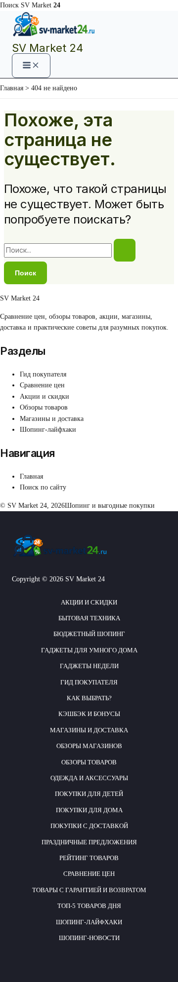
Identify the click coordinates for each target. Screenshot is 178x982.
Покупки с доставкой (89, 826)
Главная (31, 476)
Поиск (9, 5)
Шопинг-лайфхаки (48, 429)
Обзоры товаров (44, 407)
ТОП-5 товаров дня (89, 905)
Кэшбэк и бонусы (89, 714)
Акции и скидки (44, 396)
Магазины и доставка (52, 418)
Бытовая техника (89, 618)
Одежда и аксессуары (89, 778)
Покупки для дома (89, 810)
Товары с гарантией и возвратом (89, 890)
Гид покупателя (43, 374)
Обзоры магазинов (89, 746)
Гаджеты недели (89, 666)
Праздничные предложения (89, 842)
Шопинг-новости (89, 938)
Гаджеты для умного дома (89, 650)
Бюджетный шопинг (89, 634)
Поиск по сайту (43, 487)
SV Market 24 (47, 47)
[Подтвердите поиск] (124, 250)
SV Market (40, 5)
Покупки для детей (89, 793)
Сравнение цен (42, 385)
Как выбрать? (89, 698)
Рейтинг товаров (89, 858)
